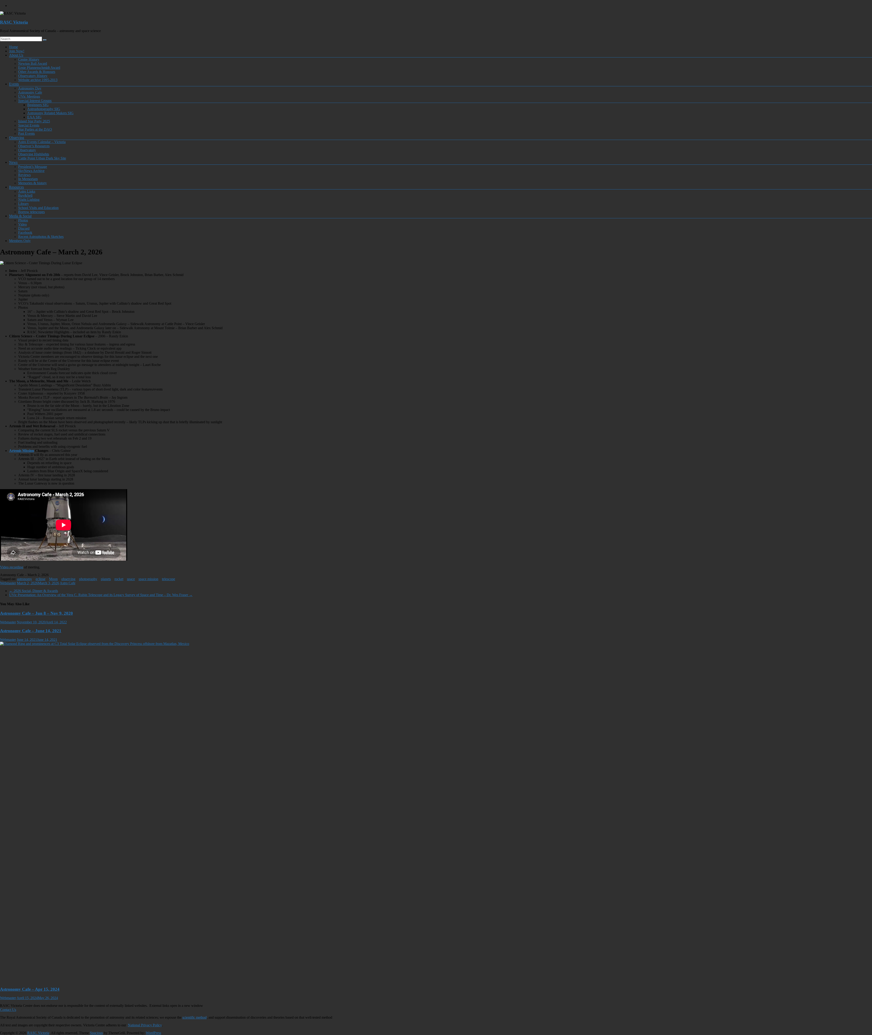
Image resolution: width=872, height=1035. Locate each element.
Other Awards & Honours (36, 72)
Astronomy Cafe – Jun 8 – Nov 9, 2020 (36, 613)
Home (13, 47)
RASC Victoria (14, 22)
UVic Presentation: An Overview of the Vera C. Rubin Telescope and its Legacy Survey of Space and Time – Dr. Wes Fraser (101, 595)
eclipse (40, 579)
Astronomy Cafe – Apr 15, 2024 (29, 989)
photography (88, 579)
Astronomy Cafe (30, 92)
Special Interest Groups (35, 100)
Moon (53, 579)
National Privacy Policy (145, 1025)
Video (22, 224)
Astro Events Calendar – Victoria (42, 142)
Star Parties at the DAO (35, 129)
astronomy (24, 579)
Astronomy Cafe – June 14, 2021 (30, 630)
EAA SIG (34, 117)
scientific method (194, 1017)
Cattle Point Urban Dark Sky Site (42, 158)
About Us (16, 55)
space (131, 579)
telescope (168, 579)
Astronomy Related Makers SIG (50, 113)
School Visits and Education (38, 208)
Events (14, 84)
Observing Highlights (33, 154)
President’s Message (32, 167)
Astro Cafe (67, 583)
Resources (16, 187)
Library (23, 204)
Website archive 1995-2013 (37, 80)
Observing (16, 137)
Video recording (11, 567)
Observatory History (32, 76)
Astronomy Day (29, 88)
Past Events (26, 133)
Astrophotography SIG (43, 109)
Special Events (28, 125)
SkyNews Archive (31, 171)
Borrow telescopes (31, 212)
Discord (24, 228)
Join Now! (16, 51)
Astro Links (26, 191)
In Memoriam (28, 179)
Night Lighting (29, 200)
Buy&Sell (25, 195)
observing (68, 579)
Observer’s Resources (34, 146)
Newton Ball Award (32, 63)
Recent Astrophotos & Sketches (41, 237)
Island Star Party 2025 (34, 121)
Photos (23, 220)
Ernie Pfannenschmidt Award (39, 68)
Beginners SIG (38, 105)
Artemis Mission (21, 451)
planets (106, 579)
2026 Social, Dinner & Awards (33, 591)
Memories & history (32, 183)
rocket (118, 579)
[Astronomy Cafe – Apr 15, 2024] (340, 644)
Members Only (20, 241)
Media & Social (20, 216)
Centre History (28, 59)
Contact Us (8, 1010)
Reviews (24, 175)
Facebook (25, 232)
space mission (148, 579)
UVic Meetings (29, 96)
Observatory (27, 150)
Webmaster (8, 583)
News (13, 162)
